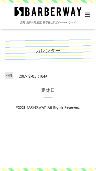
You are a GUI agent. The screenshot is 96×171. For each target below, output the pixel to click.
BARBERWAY (36, 107)
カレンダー (48, 50)
